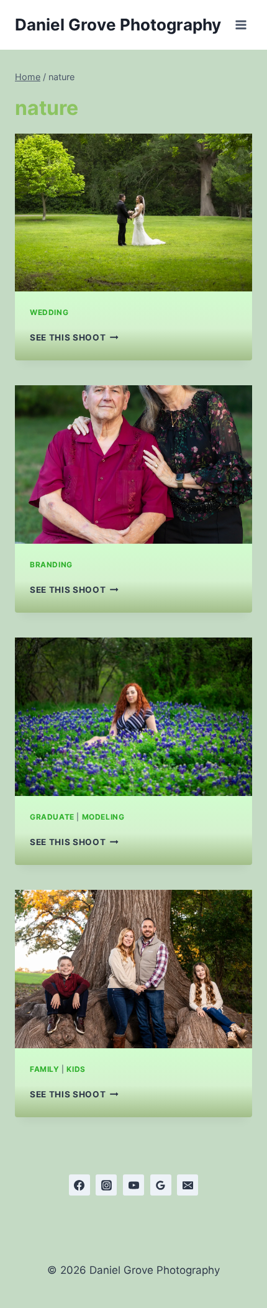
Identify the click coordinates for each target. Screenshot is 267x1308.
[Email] (187, 1185)
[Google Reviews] (160, 1185)
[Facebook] (79, 1185)
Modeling (103, 816)
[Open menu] (240, 24)
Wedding (49, 312)
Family (45, 1069)
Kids (75, 1069)
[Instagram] (106, 1185)
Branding (51, 564)
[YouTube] (133, 1185)
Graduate (52, 816)
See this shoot (74, 337)
